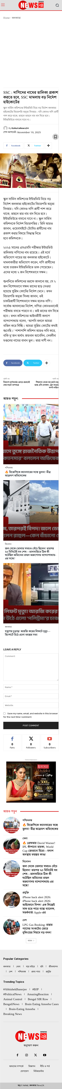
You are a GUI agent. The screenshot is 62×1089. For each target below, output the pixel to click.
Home (6, 18)
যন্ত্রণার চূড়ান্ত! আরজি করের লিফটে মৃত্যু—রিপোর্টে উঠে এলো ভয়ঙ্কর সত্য (27, 633)
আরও (30, 940)
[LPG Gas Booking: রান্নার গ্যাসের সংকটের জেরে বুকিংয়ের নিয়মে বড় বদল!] (11, 927)
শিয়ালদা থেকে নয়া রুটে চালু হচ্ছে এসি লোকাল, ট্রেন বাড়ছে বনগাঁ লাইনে (47, 385)
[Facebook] (17, 1055)
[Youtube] (44, 1055)
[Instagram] (26, 1055)
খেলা (24, 838)
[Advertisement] (31, 52)
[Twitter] (35, 1055)
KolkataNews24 (20, 128)
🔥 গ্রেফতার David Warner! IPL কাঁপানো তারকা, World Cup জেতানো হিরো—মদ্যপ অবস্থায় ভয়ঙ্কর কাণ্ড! (38, 849)
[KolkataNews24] (6, 128)
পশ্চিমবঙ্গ (9, 468)
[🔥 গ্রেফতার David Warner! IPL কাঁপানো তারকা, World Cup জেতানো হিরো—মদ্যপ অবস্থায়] (11, 845)
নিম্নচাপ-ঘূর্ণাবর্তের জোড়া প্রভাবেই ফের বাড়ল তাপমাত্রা (16, 384)
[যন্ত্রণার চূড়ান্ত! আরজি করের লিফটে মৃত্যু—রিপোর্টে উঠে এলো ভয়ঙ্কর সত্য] (31, 593)
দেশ (24, 920)
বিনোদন (8, 544)
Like (12, 737)
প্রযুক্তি (25, 892)
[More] (48, 145)
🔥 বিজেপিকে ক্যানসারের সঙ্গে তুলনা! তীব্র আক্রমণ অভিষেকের (28, 474)
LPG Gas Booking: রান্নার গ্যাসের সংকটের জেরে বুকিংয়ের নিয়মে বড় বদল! (37, 928)
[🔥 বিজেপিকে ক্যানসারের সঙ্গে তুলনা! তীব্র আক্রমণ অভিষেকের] (31, 434)
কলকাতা (16, 18)
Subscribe (50, 737)
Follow (31, 737)
